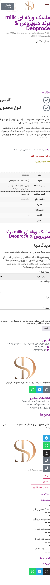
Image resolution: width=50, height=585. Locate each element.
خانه (48, 33)
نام (48, 297)
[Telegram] (39, 389)
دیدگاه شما (44, 281)
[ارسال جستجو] (46, 476)
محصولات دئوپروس (36, 33)
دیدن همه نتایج (40, 487)
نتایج (45, 481)
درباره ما (46, 563)
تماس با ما (45, 558)
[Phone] (46, 460)
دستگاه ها (45, 494)
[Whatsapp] (32, 389)
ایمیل (46, 308)
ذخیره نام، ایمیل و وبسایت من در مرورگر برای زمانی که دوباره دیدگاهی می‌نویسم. (25, 322)
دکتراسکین (11, 424)
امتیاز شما (44, 272)
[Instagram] (46, 453)
